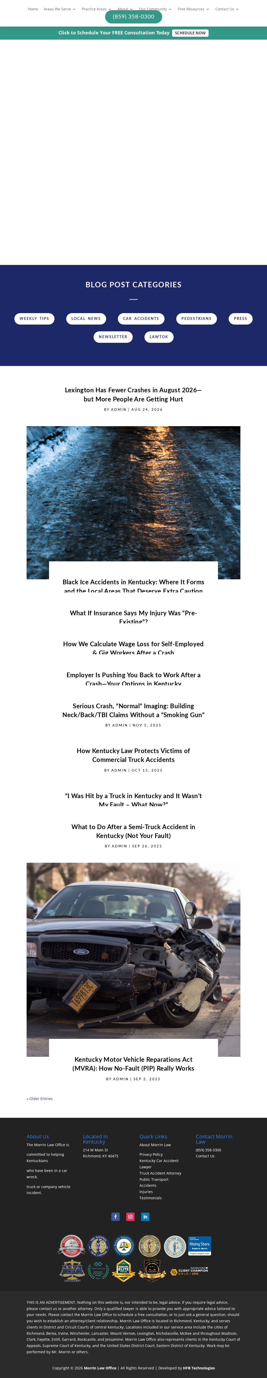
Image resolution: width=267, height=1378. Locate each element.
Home (33, 9)
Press (240, 319)
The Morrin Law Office (46, 1144)
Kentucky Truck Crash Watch (64, 185)
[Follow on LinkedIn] (145, 1217)
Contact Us (224, 9)
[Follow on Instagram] (130, 1217)
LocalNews (86, 319)
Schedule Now (190, 32)
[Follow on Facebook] (115, 1217)
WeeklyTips (34, 319)
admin (52, 179)
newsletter (113, 337)
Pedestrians (196, 319)
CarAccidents (141, 319)
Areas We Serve (57, 9)
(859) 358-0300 (208, 1149)
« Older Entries (40, 1098)
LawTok (159, 337)
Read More (67, 219)
